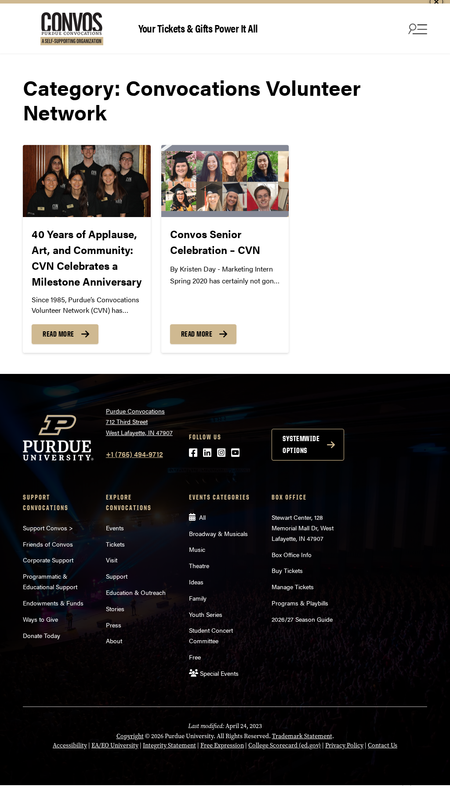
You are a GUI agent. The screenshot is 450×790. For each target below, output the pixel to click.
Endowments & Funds (53, 602)
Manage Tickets (293, 586)
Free (195, 656)
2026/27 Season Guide (302, 619)
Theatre (199, 565)
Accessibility (70, 745)
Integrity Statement (169, 745)
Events (115, 527)
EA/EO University (114, 745)
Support (116, 576)
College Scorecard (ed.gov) (284, 745)
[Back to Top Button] (407, 783)
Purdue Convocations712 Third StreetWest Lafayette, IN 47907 (139, 421)
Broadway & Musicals (218, 533)
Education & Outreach (136, 592)
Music (197, 549)
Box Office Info (292, 554)
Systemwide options (301, 444)
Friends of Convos (48, 544)
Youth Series (205, 614)
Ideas (196, 581)
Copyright (130, 736)
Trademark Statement (302, 736)
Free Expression (222, 745)
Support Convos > (48, 527)
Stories (115, 608)
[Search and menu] (416, 28)
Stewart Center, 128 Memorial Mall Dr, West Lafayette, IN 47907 (303, 528)
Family (198, 598)
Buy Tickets (287, 570)
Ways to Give (40, 619)
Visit (111, 559)
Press (113, 624)
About (114, 640)
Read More (58, 334)
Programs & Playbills (300, 602)
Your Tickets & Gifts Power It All (198, 28)
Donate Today (41, 635)
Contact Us (382, 745)
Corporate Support (48, 559)
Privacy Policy (344, 745)
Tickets (115, 544)
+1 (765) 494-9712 (134, 454)
